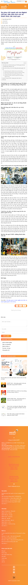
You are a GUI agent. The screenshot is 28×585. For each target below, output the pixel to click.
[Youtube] (14, 572)
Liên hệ (3, 561)
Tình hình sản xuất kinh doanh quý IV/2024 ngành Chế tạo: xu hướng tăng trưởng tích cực (14, 65)
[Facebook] (17, 306)
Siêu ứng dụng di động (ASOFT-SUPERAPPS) (11, 496)
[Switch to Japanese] (13, 1)
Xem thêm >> (4, 503)
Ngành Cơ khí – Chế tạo (7, 512)
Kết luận (4, 79)
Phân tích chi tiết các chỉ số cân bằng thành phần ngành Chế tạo (14, 69)
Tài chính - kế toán (6, 348)
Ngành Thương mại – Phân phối (8, 511)
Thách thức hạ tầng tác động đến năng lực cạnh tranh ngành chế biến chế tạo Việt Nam (16, 408)
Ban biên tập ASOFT (7, 19)
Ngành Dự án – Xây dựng (7, 516)
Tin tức (3, 560)
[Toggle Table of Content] (24, 63)
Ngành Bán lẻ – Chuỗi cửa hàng (8, 523)
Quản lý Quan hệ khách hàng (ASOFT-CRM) (11, 501)
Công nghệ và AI (6, 350)
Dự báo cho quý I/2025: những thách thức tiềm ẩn (12, 78)
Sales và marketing (6, 344)
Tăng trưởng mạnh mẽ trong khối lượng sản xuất (13, 73)
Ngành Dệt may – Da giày (7, 514)
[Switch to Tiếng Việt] (3, 1)
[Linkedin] (20, 306)
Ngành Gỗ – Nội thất (6, 518)
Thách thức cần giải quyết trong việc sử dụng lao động (14, 72)
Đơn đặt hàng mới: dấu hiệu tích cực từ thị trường (13, 71)
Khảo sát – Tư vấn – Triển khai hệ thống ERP (11, 536)
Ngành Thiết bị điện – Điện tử (8, 520)
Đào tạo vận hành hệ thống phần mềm (10, 541)
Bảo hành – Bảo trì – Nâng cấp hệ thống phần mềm (12, 539)
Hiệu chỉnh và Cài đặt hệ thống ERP (9, 538)
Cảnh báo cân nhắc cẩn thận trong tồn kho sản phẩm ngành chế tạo (14, 76)
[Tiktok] (14, 575)
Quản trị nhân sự (6, 346)
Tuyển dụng (4, 558)
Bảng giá (3, 550)
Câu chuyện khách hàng (7, 554)
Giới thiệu (4, 556)
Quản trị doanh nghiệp (7, 342)
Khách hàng (4, 552)
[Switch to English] (8, 1)
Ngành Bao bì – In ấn (6, 522)
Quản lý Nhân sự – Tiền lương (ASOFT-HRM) (11, 500)
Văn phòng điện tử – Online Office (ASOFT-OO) (12, 498)
